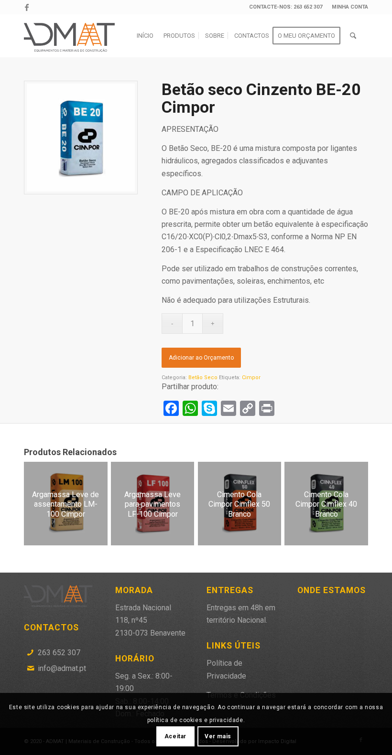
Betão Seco (203, 377)
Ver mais (218, 736)
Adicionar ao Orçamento (201, 357)
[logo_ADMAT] (71, 35)
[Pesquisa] (353, 35)
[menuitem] (347, 7)
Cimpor (251, 377)
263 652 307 (59, 652)
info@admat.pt (62, 668)
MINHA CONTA (350, 7)
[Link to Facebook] (27, 7)
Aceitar (175, 736)
